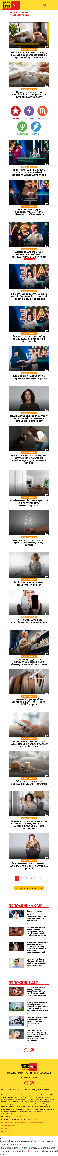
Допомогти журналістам (29, 888)
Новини (11, 1073)
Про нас (4, 1128)
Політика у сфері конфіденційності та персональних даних (22, 1122)
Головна (13, 12)
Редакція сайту (6, 1131)
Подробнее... (16, 1144)
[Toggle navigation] (52, 5)
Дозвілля (45, 1073)
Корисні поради (21, 14)
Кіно (20, 1073)
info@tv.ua (17, 1116)
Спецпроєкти (29, 1077)
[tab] (26, 1050)
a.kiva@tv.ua (32, 1119)
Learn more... (35, 1151)
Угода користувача (8, 1125)
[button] (45, 5)
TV (27, 1073)
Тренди (25, 12)
